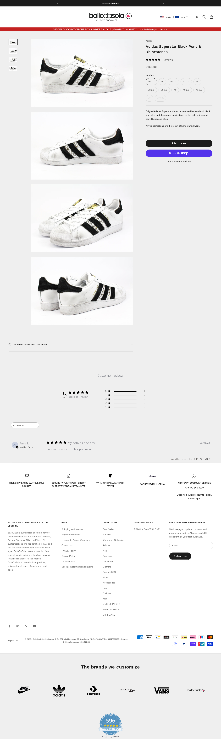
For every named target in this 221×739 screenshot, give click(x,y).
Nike (105, 550)
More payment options (179, 161)
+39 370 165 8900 (194, 487)
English (11, 641)
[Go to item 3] (13, 60)
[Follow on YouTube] (34, 626)
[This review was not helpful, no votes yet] (206, 459)
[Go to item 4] (13, 68)
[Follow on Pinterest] (26, 626)
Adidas (149, 41)
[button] (174, 17)
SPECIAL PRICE (111, 609)
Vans (105, 577)
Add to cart (179, 143)
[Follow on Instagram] (17, 626)
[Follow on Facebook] (9, 626)
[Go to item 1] (13, 42)
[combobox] (25, 425)
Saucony (107, 556)
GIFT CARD (109, 614)
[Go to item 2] (13, 51)
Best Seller (108, 529)
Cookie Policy (68, 556)
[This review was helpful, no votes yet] (201, 459)
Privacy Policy (68, 550)
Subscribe (180, 556)
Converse (108, 561)
